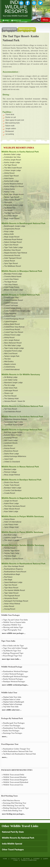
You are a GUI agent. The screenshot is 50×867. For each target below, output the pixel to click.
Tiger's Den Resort (11, 245)
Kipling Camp (9, 192)
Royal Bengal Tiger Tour (12, 656)
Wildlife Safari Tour (9, 692)
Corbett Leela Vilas (11, 298)
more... (4, 736)
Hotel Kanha (9, 178)
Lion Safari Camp (10, 380)
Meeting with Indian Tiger (13, 627)
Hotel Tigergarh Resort (12, 258)
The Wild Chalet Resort (13, 168)
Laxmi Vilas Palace (11, 279)
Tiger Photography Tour (12, 630)
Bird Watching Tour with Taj (14, 805)
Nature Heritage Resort (13, 242)
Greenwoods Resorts (12, 255)
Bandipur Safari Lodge (12, 488)
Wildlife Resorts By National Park (18, 838)
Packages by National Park (12, 718)
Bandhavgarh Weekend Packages (15, 676)
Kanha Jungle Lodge (12, 162)
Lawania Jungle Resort (13, 538)
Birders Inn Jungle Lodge (13, 290)
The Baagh (8, 210)
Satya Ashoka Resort (12, 200)
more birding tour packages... (13, 814)
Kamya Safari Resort (12, 324)
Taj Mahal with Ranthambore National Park (19, 754)
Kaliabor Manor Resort (12, 435)
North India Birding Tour (12, 810)
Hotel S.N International (12, 522)
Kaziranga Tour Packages (12, 733)
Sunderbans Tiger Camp (13, 422)
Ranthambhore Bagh (12, 574)
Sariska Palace (10, 548)
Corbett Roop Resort (12, 330)
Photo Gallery (27, 29)
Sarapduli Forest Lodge (13, 351)
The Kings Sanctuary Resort (14, 506)
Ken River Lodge (10, 535)
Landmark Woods (11, 443)
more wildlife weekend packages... (15, 685)
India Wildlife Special (12, 843)
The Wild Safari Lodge (12, 346)
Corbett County (10, 316)
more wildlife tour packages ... (13, 633)
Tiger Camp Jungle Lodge (14, 348)
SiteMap (36, 858)
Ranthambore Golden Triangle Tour (16, 749)
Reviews (26, 858)
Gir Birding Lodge (11, 377)
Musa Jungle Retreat (12, 475)
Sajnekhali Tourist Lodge (13, 425)
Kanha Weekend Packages (13, 679)
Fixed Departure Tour (9, 744)
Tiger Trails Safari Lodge (13, 247)
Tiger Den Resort (10, 585)
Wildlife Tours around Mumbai (14, 777)
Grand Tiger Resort (11, 176)
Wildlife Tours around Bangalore (15, 780)
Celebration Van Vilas (12, 157)
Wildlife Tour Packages (10, 615)
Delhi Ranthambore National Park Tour (17, 751)
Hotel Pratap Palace (11, 287)
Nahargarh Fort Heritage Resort (16, 601)
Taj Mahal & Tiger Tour (12, 651)
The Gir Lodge (9, 385)
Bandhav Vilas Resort (12, 250)
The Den (7, 359)
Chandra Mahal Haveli (12, 276)
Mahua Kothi (9, 234)
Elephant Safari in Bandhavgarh (13, 702)
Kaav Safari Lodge (11, 511)
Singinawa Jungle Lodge (13, 205)
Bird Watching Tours (9, 796)
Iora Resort (8, 446)
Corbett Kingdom (10, 322)
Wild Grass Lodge (11, 440)
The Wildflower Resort (12, 266)
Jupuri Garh (8, 459)
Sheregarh (8, 202)
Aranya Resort (9, 448)
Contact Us (16, 20)
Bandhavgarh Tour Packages (14, 723)
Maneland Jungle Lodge (13, 383)
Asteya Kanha (9, 189)
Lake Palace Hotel (11, 525)
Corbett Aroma (9, 367)
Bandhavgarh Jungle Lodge (14, 226)
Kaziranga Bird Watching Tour (14, 803)
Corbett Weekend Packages (13, 674)
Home (7, 20)
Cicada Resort (9, 493)
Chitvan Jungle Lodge (12, 170)
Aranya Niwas (9, 519)
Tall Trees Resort (10, 409)
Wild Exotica (8, 362)
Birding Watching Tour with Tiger (16, 808)
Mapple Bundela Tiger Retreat (15, 253)
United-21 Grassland (12, 462)
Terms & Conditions (29, 860)
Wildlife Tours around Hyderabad (15, 782)
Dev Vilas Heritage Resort (14, 566)
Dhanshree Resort (11, 451)
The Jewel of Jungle (11, 540)
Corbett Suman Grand (12, 308)
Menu (45, 19)
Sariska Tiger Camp (11, 553)
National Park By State (13, 832)
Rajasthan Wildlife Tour (12, 625)
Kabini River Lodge (11, 503)
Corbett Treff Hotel (11, 306)
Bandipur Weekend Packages (14, 681)
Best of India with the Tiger (13, 645)
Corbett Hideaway (11, 303)
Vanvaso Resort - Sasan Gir (14, 401)
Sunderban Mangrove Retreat (15, 419)
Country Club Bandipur (13, 490)
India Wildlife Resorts (16, 7)
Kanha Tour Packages (11, 731)
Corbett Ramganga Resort (14, 319)
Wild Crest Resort (10, 354)
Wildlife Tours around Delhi (13, 775)
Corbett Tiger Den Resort (13, 332)
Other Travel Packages (13, 849)
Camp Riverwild (10, 314)
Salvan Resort (9, 261)
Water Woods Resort (12, 509)
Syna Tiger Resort (11, 263)
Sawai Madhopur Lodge (13, 582)
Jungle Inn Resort (11, 501)
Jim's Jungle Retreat (11, 340)
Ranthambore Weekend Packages (15, 671)
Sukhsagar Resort (11, 391)
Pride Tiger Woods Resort (14, 194)
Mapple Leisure (10, 364)
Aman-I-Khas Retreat (12, 604)
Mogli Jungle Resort (11, 218)
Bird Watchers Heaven (11, 800)
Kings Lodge (9, 231)
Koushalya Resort (11, 216)
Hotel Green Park (10, 388)
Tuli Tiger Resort (10, 165)
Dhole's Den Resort (11, 482)
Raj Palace (8, 577)
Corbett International (12, 370)
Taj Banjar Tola (9, 208)
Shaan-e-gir (8, 393)
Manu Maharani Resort (13, 343)
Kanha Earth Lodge (11, 181)
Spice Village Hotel (11, 527)
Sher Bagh (8, 580)
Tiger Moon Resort (11, 588)
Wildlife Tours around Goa (13, 785)
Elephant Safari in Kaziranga (12, 704)
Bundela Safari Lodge (12, 154)
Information (9, 29)
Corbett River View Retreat (14, 327)
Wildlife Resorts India (18, 147)
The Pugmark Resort (12, 596)
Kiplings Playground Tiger (13, 653)
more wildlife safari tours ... (11, 710)
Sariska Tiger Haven (12, 551)
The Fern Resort (10, 396)
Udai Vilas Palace (11, 284)
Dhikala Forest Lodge (12, 335)
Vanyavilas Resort (11, 598)
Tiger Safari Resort (11, 593)
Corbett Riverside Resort (13, 300)
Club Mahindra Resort (12, 412)
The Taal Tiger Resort (12, 213)
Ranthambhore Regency (13, 569)
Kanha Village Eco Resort (14, 186)
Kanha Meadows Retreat (13, 184)
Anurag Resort (9, 609)
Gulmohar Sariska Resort (13, 559)
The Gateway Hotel (11, 399)
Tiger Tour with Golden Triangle (15, 648)
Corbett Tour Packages (11, 725)
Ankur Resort (9, 606)
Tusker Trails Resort (11, 485)
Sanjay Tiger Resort (11, 197)
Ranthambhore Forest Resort (15, 572)
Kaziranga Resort (10, 438)
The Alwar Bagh (10, 556)
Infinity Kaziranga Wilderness (15, 456)
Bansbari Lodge (10, 469)
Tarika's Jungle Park (11, 356)
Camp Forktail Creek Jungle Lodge (17, 311)
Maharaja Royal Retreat (13, 239)
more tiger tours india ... (11, 659)
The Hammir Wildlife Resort (14, 590)
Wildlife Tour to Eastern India (14, 622)
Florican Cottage (10, 472)
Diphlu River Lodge (11, 454)
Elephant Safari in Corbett (11, 699)
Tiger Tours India (8, 641)
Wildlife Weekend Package (11, 667)
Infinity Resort (9, 173)
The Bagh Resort (10, 282)
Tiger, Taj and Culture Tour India (15, 620)
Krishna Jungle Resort (12, 160)
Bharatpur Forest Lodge (13, 274)
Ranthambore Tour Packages (14, 728)
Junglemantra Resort (12, 229)
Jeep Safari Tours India (10, 707)
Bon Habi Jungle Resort (13, 432)
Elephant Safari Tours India (12, 697)
